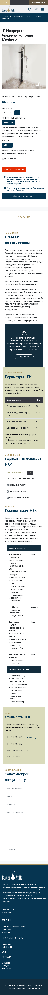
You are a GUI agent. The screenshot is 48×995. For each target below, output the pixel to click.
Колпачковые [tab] (37, 122)
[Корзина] (36, 9)
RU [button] (4, 2)
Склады (5, 966)
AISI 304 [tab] (7, 145)
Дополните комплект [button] (24, 196)
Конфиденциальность (34, 988)
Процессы (6, 929)
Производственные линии (13, 926)
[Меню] (42, 9)
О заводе (6, 963)
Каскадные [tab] (8, 122)
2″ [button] (5, 113)
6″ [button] (23, 113)
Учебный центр (38, 2)
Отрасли (6, 932)
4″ (17, 113)
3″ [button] (11, 113)
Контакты (6, 968)
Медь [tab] (17, 145)
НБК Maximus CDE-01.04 (16, 473)
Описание (24, 217)
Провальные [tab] (23, 122)
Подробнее (24, 357)
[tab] (24, 218)
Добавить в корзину (14, 169)
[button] (30, 9)
